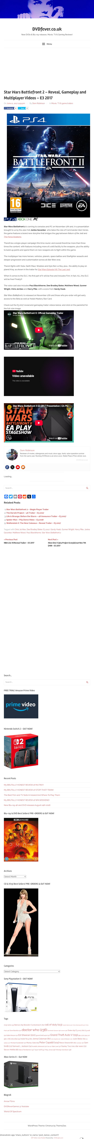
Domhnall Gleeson (54, 1030)
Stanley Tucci (68, 1046)
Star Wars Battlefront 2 (51, 533)
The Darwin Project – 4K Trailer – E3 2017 (25, 513)
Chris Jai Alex (20, 529)
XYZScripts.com (58, 1138)
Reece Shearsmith (67, 1043)
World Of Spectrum (12, 1111)
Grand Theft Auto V (64, 1035)
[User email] (23, 467)
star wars (80, 1046)
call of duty (53, 1024)
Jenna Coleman (42, 1039)
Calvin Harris (67, 1025)
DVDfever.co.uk (47, 29)
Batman (18, 1025)
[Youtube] (18, 467)
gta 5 (81, 1035)
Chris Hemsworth (79, 1025)
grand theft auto (43, 1035)
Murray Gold (32, 1043)
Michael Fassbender (18, 1043)
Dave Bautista (15, 1030)
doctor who (34, 1030)
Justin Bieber (79, 1039)
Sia (49, 1046)
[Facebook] (7, 467)
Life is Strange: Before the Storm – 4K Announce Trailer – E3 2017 (36, 516)
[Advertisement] (47, 68)
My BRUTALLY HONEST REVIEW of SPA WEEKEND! (26, 800)
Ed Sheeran (26, 1035)
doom (64, 1030)
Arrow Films (9, 1101)
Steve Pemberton (26, 1050)
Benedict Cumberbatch (34, 1025)
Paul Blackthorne (33, 533)
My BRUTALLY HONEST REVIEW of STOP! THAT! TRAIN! (28, 790)
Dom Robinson (38, 103)
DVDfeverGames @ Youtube (16, 1106)
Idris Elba (15, 1039)
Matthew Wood (19, 533)
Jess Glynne (55, 1039)
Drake (71, 1030)
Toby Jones (50, 1050)
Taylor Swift (39, 1050)
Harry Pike (79, 529)
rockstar (80, 1043)
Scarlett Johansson (39, 1046)
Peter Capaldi (49, 1042)
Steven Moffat (11, 1050)
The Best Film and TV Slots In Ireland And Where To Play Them (32, 795)
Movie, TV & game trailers (62, 103)
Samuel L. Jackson (22, 1046)
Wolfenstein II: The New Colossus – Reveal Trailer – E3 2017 (33, 523)
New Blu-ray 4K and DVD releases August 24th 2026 (27, 805)
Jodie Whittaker (66, 1039)
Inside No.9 (26, 1039)
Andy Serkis (9, 1025)
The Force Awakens (12, 237)
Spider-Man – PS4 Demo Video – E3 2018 (24, 520)
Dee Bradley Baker (34, 529)
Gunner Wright (68, 529)
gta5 (87, 1035)
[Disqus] (47, 580)
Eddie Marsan (12, 1035)
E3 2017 (46, 529)
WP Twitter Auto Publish (38, 1138)
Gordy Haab (56, 529)
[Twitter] (12, 467)
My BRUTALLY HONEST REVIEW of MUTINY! (24, 785)
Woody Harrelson (63, 1050)
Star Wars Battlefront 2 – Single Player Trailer (27, 509)
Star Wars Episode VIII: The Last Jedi (54, 269)
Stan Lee (56, 1046)
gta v (7, 1039)
